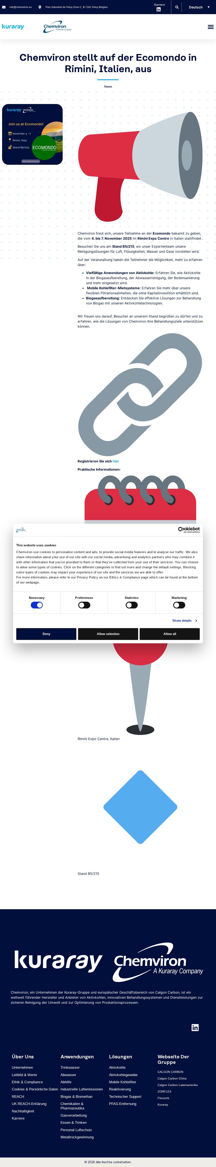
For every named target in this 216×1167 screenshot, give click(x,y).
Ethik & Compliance (27, 1082)
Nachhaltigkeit (23, 1111)
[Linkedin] (195, 1028)
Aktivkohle (117, 1068)
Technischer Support (125, 1097)
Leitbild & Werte (24, 1075)
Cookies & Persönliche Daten (35, 1089)
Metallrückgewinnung (77, 1137)
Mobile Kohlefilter (122, 1082)
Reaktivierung (120, 1089)
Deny (46, 634)
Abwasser (68, 1075)
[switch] (84, 605)
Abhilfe (66, 1082)
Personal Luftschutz (76, 1130)
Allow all (169, 634)
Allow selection (108, 634)
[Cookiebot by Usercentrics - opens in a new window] (181, 530)
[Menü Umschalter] (211, 27)
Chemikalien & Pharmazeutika (72, 1106)
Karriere (18, 1118)
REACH (18, 1097)
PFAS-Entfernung (122, 1104)
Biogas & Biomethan (76, 1097)
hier (116, 461)
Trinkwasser (70, 1068)
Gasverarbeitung (74, 1115)
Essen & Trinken (73, 1123)
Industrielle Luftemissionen (82, 1089)
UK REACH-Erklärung (29, 1104)
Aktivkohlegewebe (123, 1075)
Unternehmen (22, 1068)
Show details (182, 621)
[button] (177, 7)
